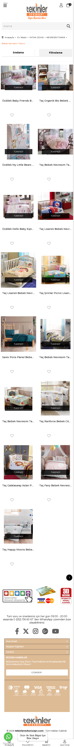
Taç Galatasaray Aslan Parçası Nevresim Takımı (18, 485)
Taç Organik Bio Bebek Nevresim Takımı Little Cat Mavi (55, 100)
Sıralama (18, 52)
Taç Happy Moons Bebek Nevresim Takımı (18, 549)
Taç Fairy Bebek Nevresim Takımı (55, 485)
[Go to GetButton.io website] (8, 743)
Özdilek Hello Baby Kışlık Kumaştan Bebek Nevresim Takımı (18, 229)
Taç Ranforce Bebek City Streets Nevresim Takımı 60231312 (55, 421)
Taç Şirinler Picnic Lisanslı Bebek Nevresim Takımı (55, 293)
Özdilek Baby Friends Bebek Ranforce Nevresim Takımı (18, 100)
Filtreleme (55, 52)
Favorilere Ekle (12, 115)
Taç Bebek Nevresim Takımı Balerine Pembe (55, 164)
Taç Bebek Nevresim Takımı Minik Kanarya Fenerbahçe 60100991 (55, 357)
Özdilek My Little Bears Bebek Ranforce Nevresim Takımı (18, 164)
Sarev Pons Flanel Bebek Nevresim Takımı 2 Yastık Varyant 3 (18, 357)
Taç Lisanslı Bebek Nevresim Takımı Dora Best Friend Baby (18, 293)
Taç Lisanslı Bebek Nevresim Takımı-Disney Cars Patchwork (55, 229)
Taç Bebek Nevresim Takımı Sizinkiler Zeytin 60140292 (18, 421)
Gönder (36, 672)
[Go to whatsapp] (8, 736)
